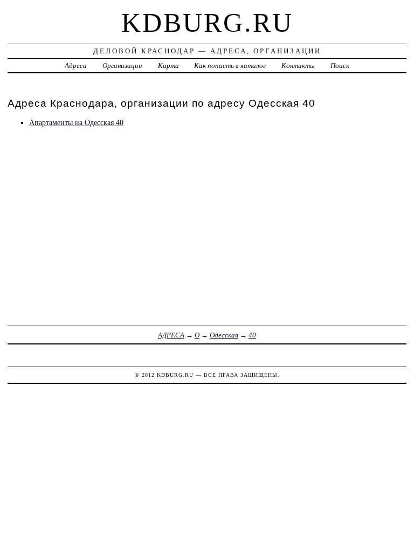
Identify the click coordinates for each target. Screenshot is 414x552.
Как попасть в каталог (230, 65)
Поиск (339, 65)
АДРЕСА (171, 335)
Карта (168, 65)
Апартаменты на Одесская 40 (76, 122)
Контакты (298, 65)
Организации (122, 65)
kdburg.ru (207, 23)
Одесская (224, 335)
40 (252, 335)
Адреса (76, 65)
